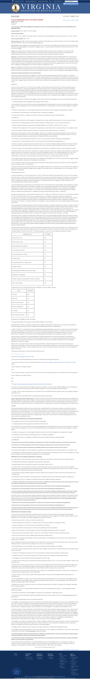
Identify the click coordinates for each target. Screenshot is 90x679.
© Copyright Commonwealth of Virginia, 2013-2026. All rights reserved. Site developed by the (45, 678)
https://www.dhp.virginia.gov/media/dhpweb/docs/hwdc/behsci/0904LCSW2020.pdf (33, 384)
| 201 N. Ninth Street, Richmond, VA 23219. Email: (45, 676)
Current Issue (29, 657)
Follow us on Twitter (30, 676)
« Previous (65, 20)
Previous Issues (29, 659)
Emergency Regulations (31, 1)
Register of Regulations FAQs (64, 661)
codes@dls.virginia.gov (60, 676)
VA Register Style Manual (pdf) (74, 669)
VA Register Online (19, 1)
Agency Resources (58, 1)
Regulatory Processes (62, 664)
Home (16, 655)
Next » (69, 20)
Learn (50, 1)
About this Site (63, 658)
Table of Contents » (75, 20)
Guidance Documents (43, 1)
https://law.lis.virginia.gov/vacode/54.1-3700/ (24, 356)
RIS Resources (74, 661)
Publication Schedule (73, 664)
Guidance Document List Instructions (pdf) (75, 673)
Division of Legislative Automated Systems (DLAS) (64, 678)
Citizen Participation (62, 667)
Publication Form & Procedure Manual (74, 659)
